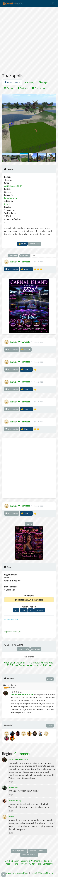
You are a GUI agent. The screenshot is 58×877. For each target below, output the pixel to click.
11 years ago (37, 261)
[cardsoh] (24, 733)
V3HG (23, 610)
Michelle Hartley (14, 800)
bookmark (34, 243)
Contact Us (48, 863)
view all (50, 679)
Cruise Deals (22, 873)
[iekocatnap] (35, 733)
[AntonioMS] (46, 733)
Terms (15, 863)
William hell (13, 787)
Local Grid (40, 610)
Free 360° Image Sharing (41, 873)
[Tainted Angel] (7, 738)
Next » (29, 524)
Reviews (23, 88)
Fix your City (10, 873)
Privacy (23, 863)
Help (39, 863)
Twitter (31, 863)
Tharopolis (25, 261)
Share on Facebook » (37, 850)
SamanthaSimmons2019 (22, 694)
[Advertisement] (29, 38)
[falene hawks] (30, 733)
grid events (35, 649)
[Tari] (18, 733)
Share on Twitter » (29, 855)
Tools (47, 860)
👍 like (22, 243)
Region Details (13, 82)
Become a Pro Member (32, 860)
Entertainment (10, 198)
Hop (16, 610)
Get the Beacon (12, 860)
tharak (7, 204)
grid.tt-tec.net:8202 (13, 186)
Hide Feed (13, 256)
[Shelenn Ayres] (12, 738)
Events (9, 88)
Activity (30, 82)
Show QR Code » (18, 850)
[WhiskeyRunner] (41, 733)
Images (44, 82)
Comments (39, 88)
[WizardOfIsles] (7, 733)
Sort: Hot (24, 256)
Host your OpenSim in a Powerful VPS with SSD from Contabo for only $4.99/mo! (29, 664)
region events (23, 649)
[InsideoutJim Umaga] (13, 733)
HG (31, 610)
